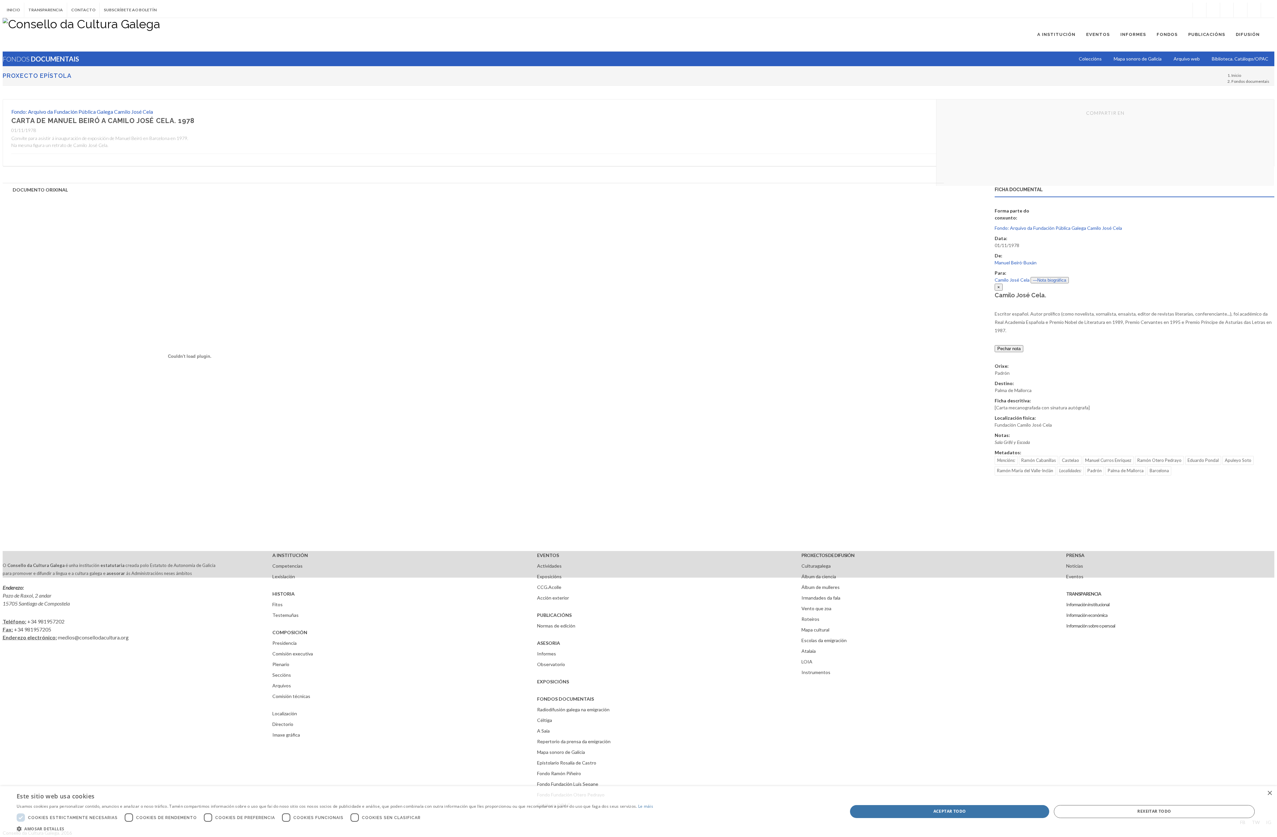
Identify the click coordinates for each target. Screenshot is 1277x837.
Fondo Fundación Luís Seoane (567, 784)
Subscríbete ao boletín (130, 9)
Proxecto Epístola (37, 75)
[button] (335, 828)
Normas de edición (556, 625)
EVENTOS (548, 555)
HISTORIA (283, 594)
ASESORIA (548, 643)
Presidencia (284, 643)
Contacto (83, 9)
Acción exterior (553, 598)
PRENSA (1075, 555)
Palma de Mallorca (1126, 470)
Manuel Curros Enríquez (1108, 460)
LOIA (806, 661)
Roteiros (810, 619)
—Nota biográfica (1049, 280)
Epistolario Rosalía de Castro (566, 763)
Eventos (1074, 576)
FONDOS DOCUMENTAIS (565, 699)
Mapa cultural (815, 629)
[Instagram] (1186, 10)
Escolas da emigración (824, 640)
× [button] (1269, 793)
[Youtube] (1240, 10)
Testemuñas (285, 615)
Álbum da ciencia (818, 576)
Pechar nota (1009, 348)
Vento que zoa (816, 608)
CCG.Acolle (549, 587)
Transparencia (45, 9)
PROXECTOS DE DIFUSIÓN (827, 555)
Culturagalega (816, 566)
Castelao (1070, 460)
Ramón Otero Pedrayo (1159, 460)
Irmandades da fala (820, 598)
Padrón (1094, 470)
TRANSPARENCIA (1083, 594)
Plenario (280, 664)
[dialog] (638, 811)
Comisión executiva (292, 653)
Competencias (287, 566)
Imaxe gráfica (286, 735)
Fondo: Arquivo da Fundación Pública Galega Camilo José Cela (82, 111)
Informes (546, 653)
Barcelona (1159, 470)
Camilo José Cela (1012, 280)
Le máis (645, 806)
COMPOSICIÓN (289, 632)
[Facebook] (1199, 10)
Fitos (277, 604)
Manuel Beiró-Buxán (1016, 262)
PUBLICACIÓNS (554, 615)
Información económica (1086, 615)
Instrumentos (815, 672)
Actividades (549, 566)
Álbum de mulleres (820, 587)
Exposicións (549, 576)
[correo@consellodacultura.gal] (1267, 10)
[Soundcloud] (1226, 10)
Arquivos (281, 685)
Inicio (13, 9)
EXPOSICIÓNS (553, 681)
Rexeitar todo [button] (1154, 811)
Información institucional (1087, 604)
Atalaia (808, 651)
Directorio (282, 724)
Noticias (1074, 566)
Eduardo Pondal (1203, 460)
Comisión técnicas (291, 696)
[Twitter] (1213, 10)
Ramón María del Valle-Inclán (1025, 470)
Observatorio (551, 664)
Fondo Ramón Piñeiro (559, 773)
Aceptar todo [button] (949, 811)
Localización (284, 713)
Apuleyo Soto (1238, 460)
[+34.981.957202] (1254, 10)
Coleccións (1090, 59)
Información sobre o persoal (1090, 625)
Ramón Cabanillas (1038, 460)
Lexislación (283, 576)
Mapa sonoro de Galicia (561, 752)
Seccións (281, 675)
